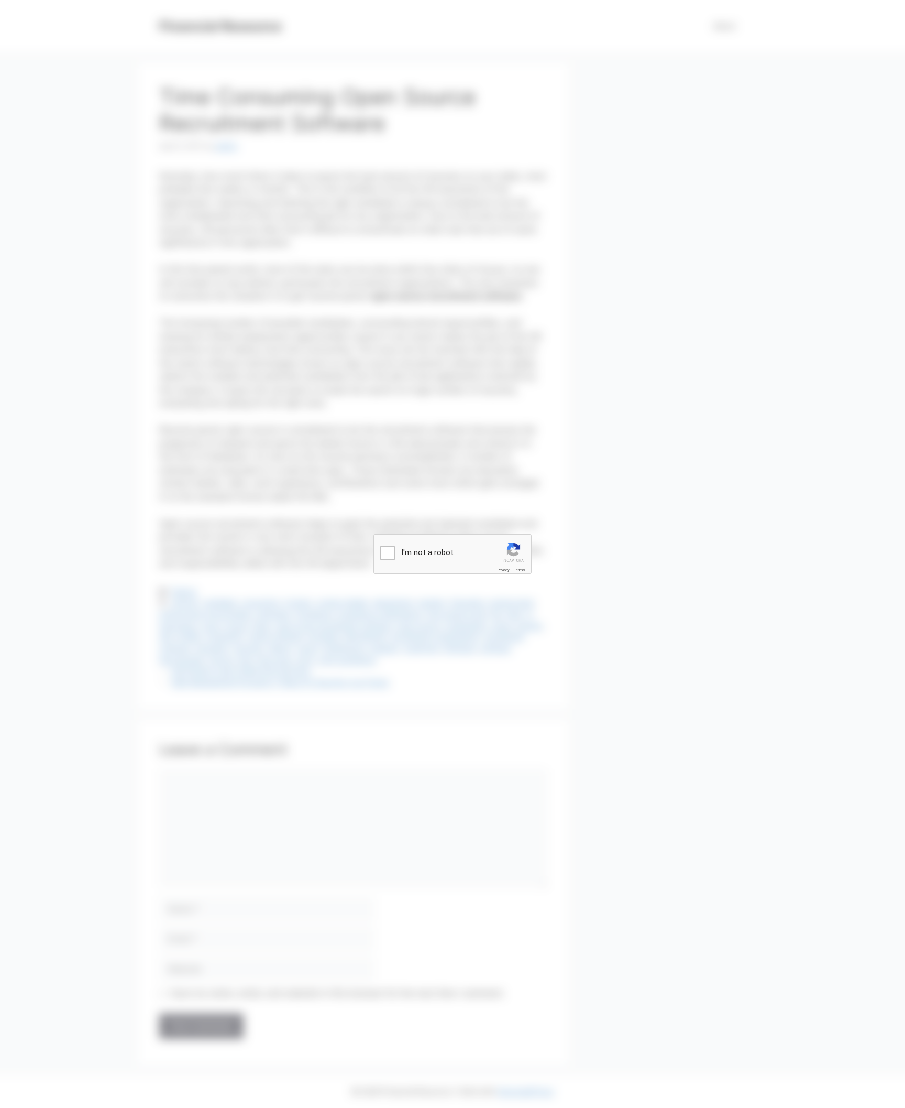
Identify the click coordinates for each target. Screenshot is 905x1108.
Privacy (503, 570)
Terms (519, 570)
